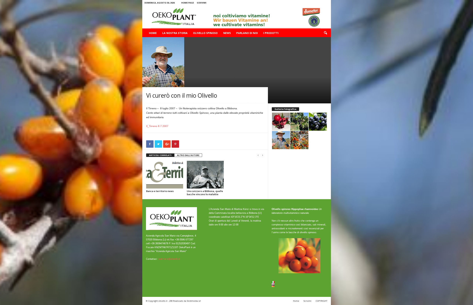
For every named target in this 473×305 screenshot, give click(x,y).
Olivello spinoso (205, 33)
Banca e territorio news (160, 191)
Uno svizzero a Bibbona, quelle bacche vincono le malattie (205, 192)
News (227, 33)
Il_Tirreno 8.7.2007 (157, 126)
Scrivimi (201, 2)
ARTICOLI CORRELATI (160, 155)
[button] (325, 33)
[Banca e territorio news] (164, 175)
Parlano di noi (247, 33)
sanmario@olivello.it (169, 259)
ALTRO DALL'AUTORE (188, 155)
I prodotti (270, 33)
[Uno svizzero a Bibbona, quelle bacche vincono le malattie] (205, 175)
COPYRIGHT (321, 300)
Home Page (187, 2)
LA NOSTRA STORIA (175, 33)
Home (153, 33)
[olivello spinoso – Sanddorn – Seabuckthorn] (236, 16)
